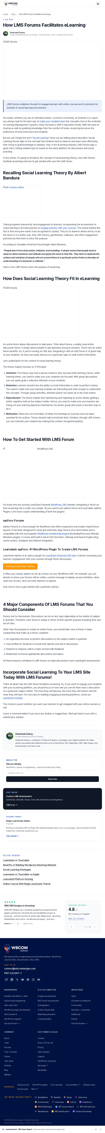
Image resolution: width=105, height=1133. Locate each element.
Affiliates (7, 1075)
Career (7, 1056)
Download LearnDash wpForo (20, 566)
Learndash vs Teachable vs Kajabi (21, 874)
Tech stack (8, 1061)
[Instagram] (33, 979)
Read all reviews (77, 918)
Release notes (89, 1085)
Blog (13, 14)
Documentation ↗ (73, 1085)
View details (11, 836)
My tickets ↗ (43, 1065)
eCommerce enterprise (80, 1001)
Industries (77, 990)
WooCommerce (10, 1014)
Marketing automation (46, 1014)
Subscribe (52, 779)
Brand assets (23, 1089)
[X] (17, 979)
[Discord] (38, 979)
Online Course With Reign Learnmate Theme (27, 883)
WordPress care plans (47, 1061)
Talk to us (10, 805)
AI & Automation (47, 990)
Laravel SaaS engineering (14, 1001)
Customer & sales (48, 1032)
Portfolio (7, 1065)
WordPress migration (12, 1019)
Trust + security (10, 1052)
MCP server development (48, 1001)
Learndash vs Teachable (16, 860)
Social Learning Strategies (17, 869)
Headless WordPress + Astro (16, 996)
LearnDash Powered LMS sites (61, 555)
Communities (76, 1005)
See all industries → (79, 1023)
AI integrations (43, 1005)
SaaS (73, 996)
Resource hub (23, 1085)
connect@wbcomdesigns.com (20, 968)
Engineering (10, 990)
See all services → (11, 1023)
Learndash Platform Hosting (18, 879)
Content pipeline (44, 1019)
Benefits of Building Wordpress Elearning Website (29, 865)
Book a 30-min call (45, 1043)
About (6, 1038)
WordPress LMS (59, 504)
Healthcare (75, 1014)
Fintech (74, 1019)
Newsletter (42, 1070)
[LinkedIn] (12, 979)
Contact (41, 1038)
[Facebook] (28, 979)
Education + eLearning (80, 1010)
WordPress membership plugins (53, 533)
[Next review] (95, 927)
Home (5, 14)
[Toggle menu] (98, 4)
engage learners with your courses (58, 228)
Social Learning (40, 138)
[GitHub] (6, 979)
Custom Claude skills (46, 1010)
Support (41, 1056)
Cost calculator (57, 1085)
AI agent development (47, 996)
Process (7, 1047)
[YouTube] (22, 979)
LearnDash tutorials (13, 698)
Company (9, 1032)
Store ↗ (34, 1089)
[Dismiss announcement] (100, 1129)
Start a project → (13, 973)
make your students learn (52, 121)
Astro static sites (10, 1005)
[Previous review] (71, 927)
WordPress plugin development (17, 1010)
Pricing (40, 1047)
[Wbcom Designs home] (10, 4)
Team (6, 1043)
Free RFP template (40, 1085)
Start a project (43, 1052)
